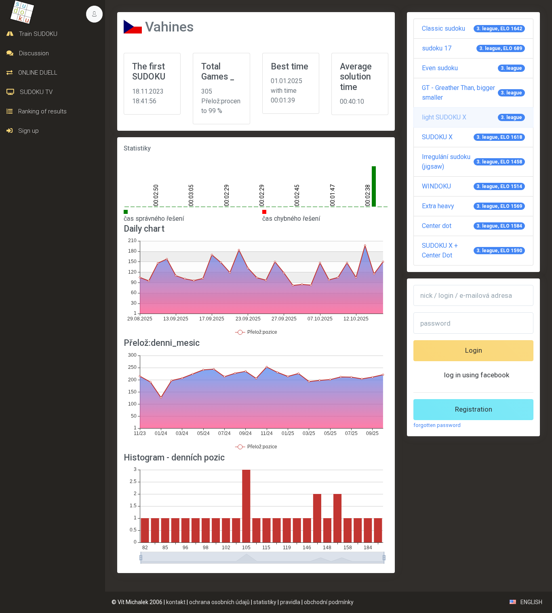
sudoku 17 (472, 48)
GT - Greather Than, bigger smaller (472, 92)
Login (473, 350)
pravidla (290, 602)
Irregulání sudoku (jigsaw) (472, 161)
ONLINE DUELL (37, 72)
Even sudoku (472, 68)
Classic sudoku (472, 28)
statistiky (264, 602)
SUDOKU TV (35, 92)
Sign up (28, 130)
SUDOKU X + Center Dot (472, 250)
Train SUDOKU (37, 34)
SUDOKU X (472, 137)
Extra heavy (472, 206)
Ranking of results (42, 111)
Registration (473, 409)
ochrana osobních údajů (219, 602)
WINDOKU (472, 186)
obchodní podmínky (329, 602)
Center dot (472, 226)
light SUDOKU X (472, 117)
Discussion (33, 53)
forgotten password (437, 425)
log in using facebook (476, 375)
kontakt (175, 602)
